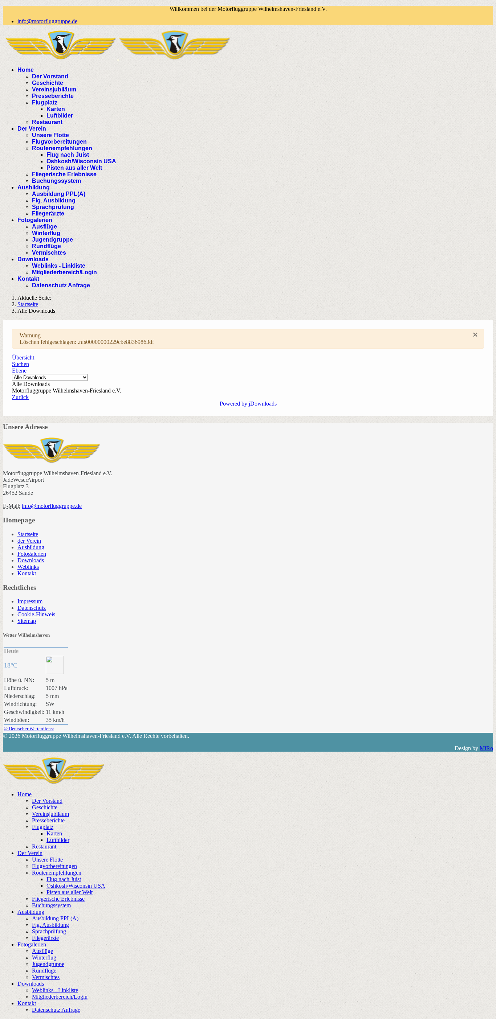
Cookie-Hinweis (36, 614)
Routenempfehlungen (62, 148)
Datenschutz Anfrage (61, 285)
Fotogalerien (34, 220)
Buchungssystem (56, 181)
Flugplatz (44, 102)
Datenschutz (31, 608)
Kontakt (28, 279)
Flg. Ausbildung (54, 200)
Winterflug (46, 233)
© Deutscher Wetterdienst (29, 728)
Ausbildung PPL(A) (58, 194)
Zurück (20, 397)
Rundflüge (46, 246)
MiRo (486, 748)
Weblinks (28, 567)
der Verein (29, 541)
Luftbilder (59, 115)
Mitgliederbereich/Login (64, 272)
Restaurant (47, 122)
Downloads (33, 259)
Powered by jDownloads (248, 403)
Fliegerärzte (48, 213)
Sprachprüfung (53, 207)
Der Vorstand (50, 76)
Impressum (29, 601)
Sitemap (26, 621)
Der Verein (31, 129)
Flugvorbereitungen (59, 142)
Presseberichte (53, 96)
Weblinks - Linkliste (58, 266)
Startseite (27, 534)
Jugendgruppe (52, 240)
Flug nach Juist (67, 155)
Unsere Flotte (50, 135)
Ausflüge (44, 226)
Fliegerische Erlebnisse (64, 174)
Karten (55, 109)
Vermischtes (49, 253)
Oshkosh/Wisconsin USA (81, 161)
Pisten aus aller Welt (74, 168)
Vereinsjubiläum (54, 89)
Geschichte (47, 83)
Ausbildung (33, 187)
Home (25, 70)
